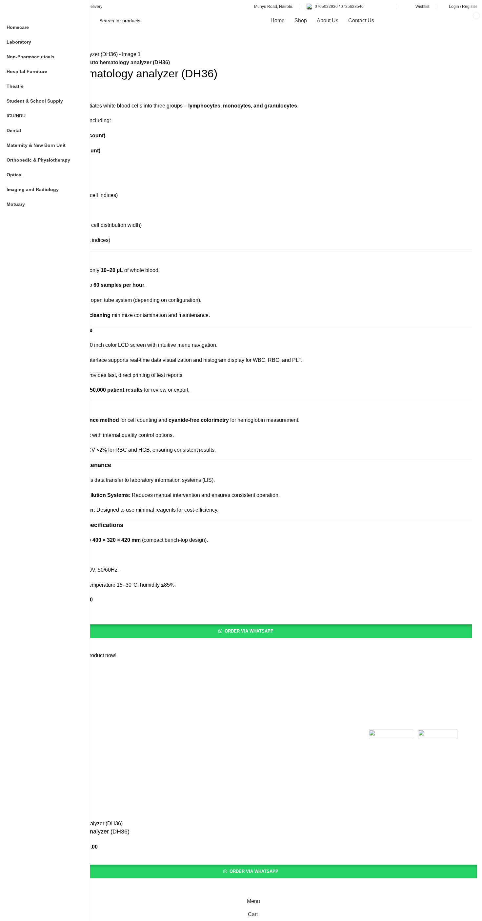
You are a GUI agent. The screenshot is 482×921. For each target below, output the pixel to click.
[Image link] (391, 735)
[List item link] (193, 763)
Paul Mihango (197, 808)
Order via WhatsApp (249, 631)
